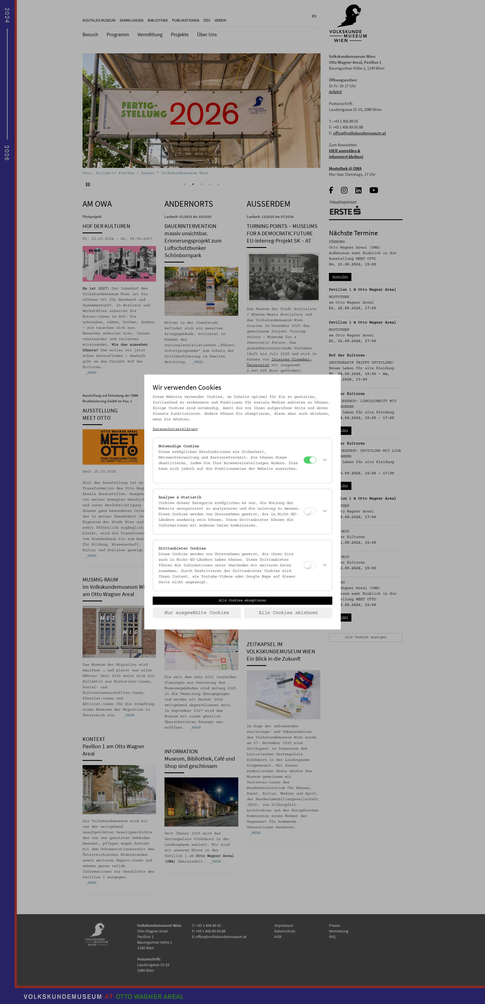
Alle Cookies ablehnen (288, 613)
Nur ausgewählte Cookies (196, 613)
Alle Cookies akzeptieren (242, 600)
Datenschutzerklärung (175, 429)
